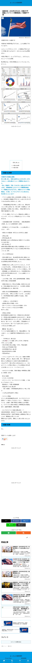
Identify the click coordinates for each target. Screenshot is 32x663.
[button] (21, 525)
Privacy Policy (8, 658)
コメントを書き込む (16, 642)
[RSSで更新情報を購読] (23, 532)
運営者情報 (23, 658)
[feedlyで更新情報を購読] (8, 532)
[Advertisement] (16, 143)
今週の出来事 (16, 165)
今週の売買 (15, 167)
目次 (14, 162)
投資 (4, 444)
